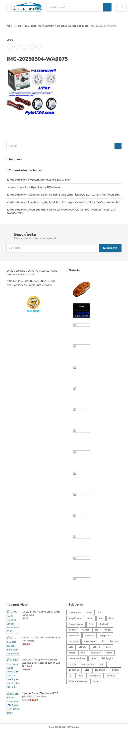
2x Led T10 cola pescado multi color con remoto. (41, 639)
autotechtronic (15, 180)
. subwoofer (75, 612)
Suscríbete (110, 248)
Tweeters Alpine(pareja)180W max (49, 180)
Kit (103, 641)
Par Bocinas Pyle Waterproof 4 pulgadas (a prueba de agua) (56, 25)
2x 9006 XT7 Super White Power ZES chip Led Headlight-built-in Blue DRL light (41, 663)
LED (71, 646)
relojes (72, 664)
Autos (112, 618)
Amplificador (75, 618)
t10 (70, 675)
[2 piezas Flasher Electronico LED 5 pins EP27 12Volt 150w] (13, 703)
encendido (74, 635)
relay (93, 658)
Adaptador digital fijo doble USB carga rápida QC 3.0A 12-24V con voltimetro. (74, 195)
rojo (102, 664)
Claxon (85, 629)
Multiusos (96, 652)
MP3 (83, 652)
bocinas (73, 629)
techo (80, 675)
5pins (89, 612)
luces (108, 646)
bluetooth (103, 624)
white (95, 681)
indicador (73, 641)
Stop (87, 669)
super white (100, 669)
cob (97, 629)
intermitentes (90, 641)
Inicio (9, 25)
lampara (114, 641)
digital (107, 629)
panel (109, 652)
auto (101, 618)
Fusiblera (89, 635)
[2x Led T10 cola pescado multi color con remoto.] (13, 645)
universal (111, 675)
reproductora (88, 664)
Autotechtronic (76, 624)
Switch (115, 669)
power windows (77, 658)
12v (100, 612)
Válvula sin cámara (78, 681)
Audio (90, 618)
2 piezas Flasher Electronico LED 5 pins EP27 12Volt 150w (40, 695)
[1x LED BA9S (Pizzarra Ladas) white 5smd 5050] (13, 622)
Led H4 (96, 646)
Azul (91, 624)
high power (105, 635)
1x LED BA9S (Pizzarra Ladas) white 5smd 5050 (41, 613)
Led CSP (83, 646)
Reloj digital (107, 658)
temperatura (95, 675)
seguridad (74, 669)
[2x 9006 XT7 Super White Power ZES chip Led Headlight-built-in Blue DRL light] (13, 673)
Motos (17, 25)
